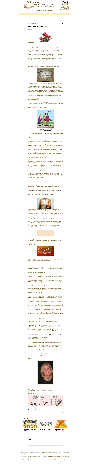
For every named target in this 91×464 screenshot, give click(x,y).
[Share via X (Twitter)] (30, 409)
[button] (66, 17)
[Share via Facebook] (28, 409)
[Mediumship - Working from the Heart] (30, 424)
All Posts (24, 17)
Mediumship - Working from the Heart (30, 430)
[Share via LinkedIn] (33, 409)
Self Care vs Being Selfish (45, 429)
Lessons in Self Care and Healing (60, 430)
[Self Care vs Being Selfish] (45, 424)
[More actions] (62, 23)
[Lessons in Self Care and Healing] (61, 424)
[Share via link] (35, 409)
